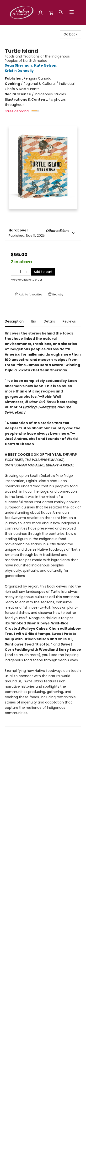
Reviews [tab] (69, 321)
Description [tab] (14, 321)
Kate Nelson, (46, 65)
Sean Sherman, (19, 65)
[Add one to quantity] (27, 271)
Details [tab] (49, 321)
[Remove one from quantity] (14, 271)
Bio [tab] (33, 321)
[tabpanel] (43, 529)
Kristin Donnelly (19, 70)
